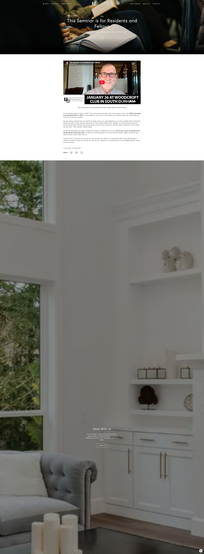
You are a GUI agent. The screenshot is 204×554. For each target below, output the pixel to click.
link (98, 140)
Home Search (65, 3)
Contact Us (156, 3)
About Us (146, 3)
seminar (126, 131)
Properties (54, 3)
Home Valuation (135, 3)
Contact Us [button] (102, 445)
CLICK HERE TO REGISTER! (72, 148)
